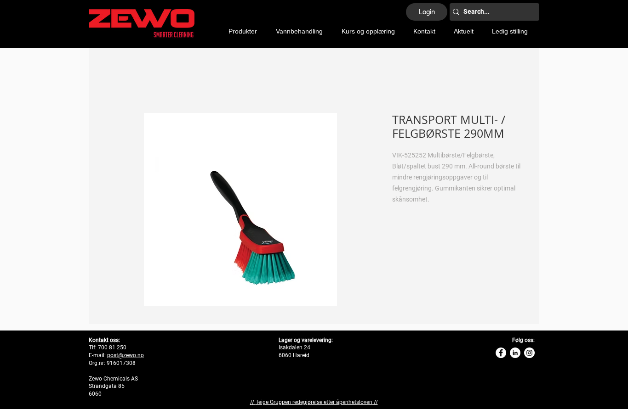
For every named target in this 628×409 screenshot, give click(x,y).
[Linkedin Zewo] (515, 352)
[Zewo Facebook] (501, 352)
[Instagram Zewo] (529, 352)
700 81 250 (112, 347)
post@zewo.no (125, 355)
